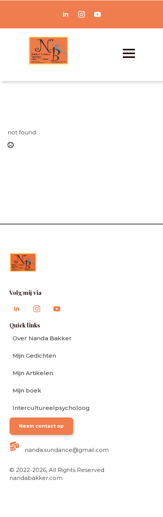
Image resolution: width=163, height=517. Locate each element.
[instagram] (81, 14)
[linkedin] (65, 14)
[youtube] (97, 14)
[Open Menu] (129, 53)
